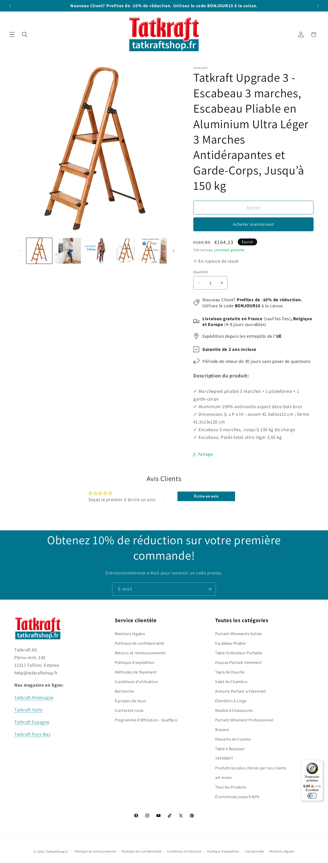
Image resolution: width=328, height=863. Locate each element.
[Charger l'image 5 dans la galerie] (154, 251)
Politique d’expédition (223, 851)
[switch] (312, 796)
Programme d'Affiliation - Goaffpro (146, 720)
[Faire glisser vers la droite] (173, 250)
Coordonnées (254, 851)
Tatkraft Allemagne (34, 697)
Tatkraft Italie (28, 710)
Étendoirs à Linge (230, 700)
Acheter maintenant (253, 224)
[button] (12, 34)
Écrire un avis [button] (206, 496)
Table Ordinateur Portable (238, 652)
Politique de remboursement (95, 851)
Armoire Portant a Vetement (240, 691)
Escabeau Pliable (230, 643)
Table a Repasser (230, 748)
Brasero (222, 729)
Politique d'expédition (135, 662)
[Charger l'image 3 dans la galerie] (96, 251)
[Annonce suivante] (318, 5)
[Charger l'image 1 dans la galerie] (39, 251)
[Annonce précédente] (10, 5)
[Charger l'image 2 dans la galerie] (68, 251)
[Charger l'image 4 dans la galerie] (125, 251)
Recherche (124, 691)
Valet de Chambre (231, 681)
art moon (223, 777)
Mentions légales (130, 633)
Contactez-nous (129, 710)
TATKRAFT (224, 758)
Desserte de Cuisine (233, 739)
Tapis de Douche (230, 672)
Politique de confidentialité (139, 643)
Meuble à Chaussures (234, 710)
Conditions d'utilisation (136, 681)
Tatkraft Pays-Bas (32, 734)
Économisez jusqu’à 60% (237, 796)
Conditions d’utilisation (184, 851)
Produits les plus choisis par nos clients (250, 767)
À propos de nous (130, 700)
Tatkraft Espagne (31, 722)
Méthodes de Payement (136, 672)
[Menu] (320, 763)
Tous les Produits (230, 787)
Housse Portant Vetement (238, 662)
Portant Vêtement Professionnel (244, 720)
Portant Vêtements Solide (238, 633)
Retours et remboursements (140, 652)
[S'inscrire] (209, 589)
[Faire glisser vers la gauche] (19, 250)
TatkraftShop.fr (57, 852)
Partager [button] (205, 454)
